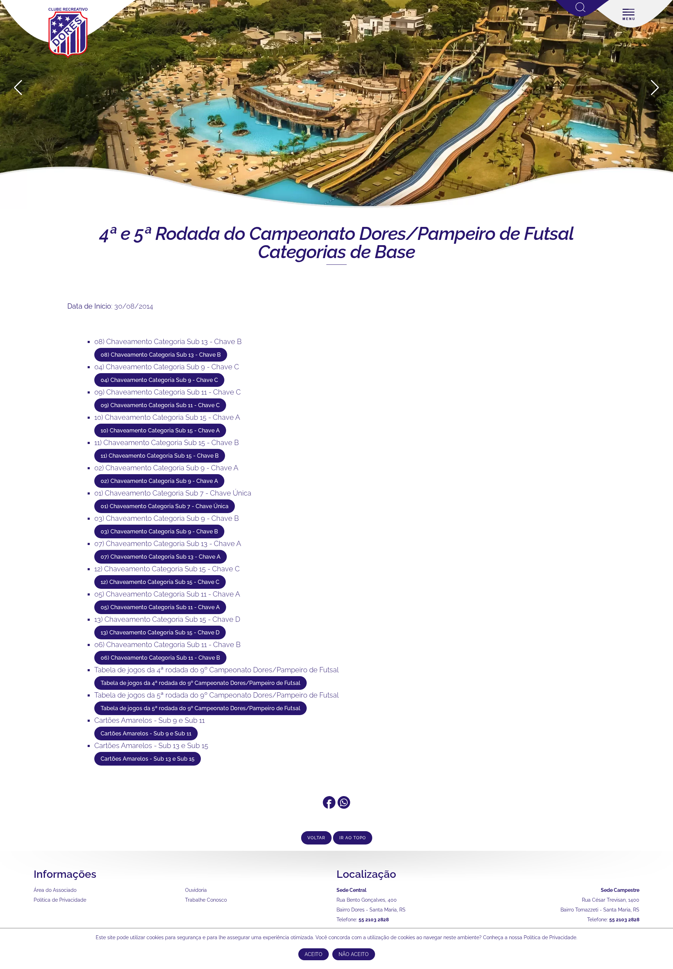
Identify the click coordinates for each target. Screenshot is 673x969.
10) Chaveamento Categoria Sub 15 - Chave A (167, 417)
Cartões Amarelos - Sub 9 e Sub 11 (149, 720)
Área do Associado (55, 890)
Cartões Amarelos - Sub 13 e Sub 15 (151, 745)
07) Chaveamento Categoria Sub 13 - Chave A (167, 543)
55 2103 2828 (374, 919)
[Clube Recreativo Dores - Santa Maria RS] (68, 58)
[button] (655, 87)
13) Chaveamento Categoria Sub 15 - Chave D (167, 619)
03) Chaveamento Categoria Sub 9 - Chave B (166, 518)
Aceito (313, 954)
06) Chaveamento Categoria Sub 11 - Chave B (167, 644)
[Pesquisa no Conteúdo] (582, 15)
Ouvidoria (196, 890)
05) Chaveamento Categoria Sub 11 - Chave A (167, 594)
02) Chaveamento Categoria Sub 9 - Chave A (166, 468)
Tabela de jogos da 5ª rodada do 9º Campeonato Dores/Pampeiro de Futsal (216, 695)
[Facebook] (329, 806)
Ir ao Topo (352, 837)
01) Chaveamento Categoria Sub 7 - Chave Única (172, 493)
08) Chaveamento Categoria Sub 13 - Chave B (168, 341)
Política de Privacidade (60, 900)
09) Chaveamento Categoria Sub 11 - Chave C (167, 392)
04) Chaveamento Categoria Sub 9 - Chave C (166, 367)
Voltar (316, 837)
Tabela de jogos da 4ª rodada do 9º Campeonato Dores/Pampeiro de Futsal (216, 670)
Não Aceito (354, 954)
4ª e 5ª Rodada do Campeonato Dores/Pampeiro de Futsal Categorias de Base (337, 242)
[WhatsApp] (344, 806)
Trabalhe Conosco (206, 900)
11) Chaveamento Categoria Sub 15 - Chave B (166, 442)
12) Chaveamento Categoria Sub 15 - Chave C (167, 569)
